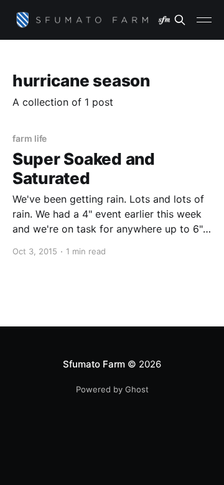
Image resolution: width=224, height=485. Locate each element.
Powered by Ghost (112, 389)
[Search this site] (180, 20)
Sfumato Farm (94, 364)
